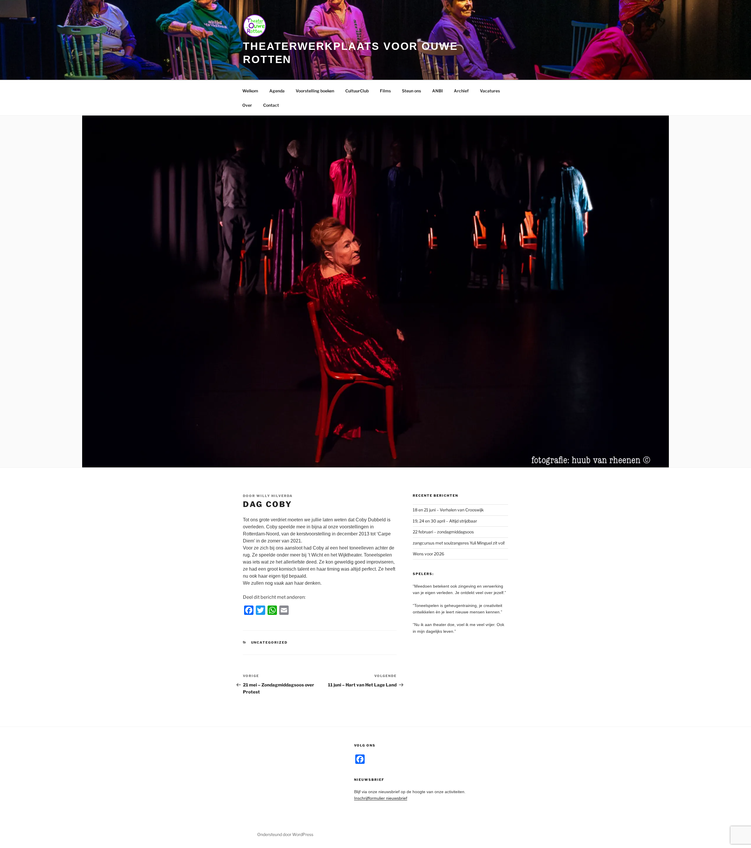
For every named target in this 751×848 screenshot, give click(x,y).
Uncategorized (269, 642)
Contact (271, 105)
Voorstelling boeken (315, 90)
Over (247, 105)
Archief (461, 90)
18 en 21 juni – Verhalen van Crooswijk (448, 509)
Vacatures (490, 90)
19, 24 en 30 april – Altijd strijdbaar (445, 520)
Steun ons (411, 90)
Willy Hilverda (274, 496)
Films (385, 90)
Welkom (250, 90)
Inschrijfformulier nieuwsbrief (380, 798)
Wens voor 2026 (428, 553)
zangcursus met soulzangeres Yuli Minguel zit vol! (459, 542)
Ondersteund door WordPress (285, 834)
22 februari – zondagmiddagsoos (443, 531)
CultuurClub (357, 90)
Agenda (277, 90)
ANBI (437, 90)
